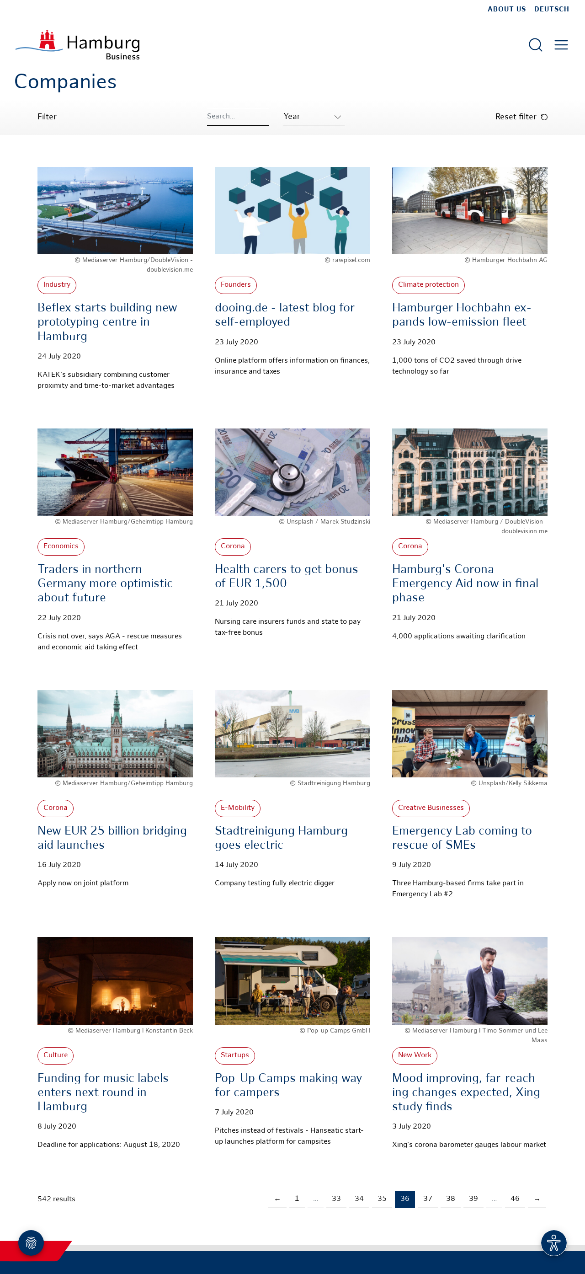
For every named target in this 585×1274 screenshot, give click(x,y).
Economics (61, 546)
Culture (55, 1055)
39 (473, 1199)
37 (427, 1199)
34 (359, 1199)
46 (515, 1199)
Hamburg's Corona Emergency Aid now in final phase (465, 584)
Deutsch (551, 9)
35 (382, 1199)
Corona (233, 546)
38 (450, 1199)
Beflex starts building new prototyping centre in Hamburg (107, 323)
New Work (414, 1055)
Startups (235, 1055)
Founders (236, 285)
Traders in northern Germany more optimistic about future (105, 584)
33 (336, 1199)
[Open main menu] (561, 45)
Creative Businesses (431, 808)
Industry (56, 285)
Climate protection (428, 285)
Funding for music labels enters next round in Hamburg (103, 1093)
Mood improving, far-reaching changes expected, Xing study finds (466, 1093)
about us (507, 9)
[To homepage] (77, 44)
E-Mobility (238, 808)
